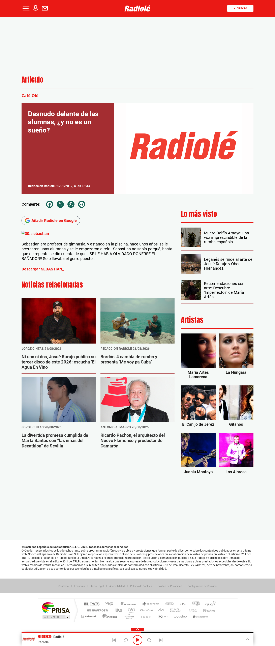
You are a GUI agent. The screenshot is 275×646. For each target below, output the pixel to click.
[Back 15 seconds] (126, 640)
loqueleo (181, 616)
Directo (242, 8)
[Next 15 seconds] (149, 640)
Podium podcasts (129, 616)
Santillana (130, 604)
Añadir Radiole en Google (54, 220)
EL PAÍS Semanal (176, 610)
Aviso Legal (97, 586)
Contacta (63, 586)
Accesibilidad (117, 586)
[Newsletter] (46, 8)
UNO (119, 610)
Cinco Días (146, 610)
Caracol (209, 604)
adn (194, 604)
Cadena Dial (161, 610)
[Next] (160, 640)
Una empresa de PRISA (55, 607)
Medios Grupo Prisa (55, 617)
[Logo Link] (137, 8)
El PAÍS (91, 604)
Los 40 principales (110, 604)
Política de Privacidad (170, 586)
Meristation (200, 616)
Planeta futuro (191, 610)
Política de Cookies (141, 586)
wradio (131, 610)
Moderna (108, 616)
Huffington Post (97, 610)
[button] (26, 8)
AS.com (181, 604)
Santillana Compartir (151, 604)
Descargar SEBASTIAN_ (43, 269)
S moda (162, 616)
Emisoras (79, 586)
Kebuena (205, 610)
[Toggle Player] (247, 639)
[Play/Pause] (137, 640)
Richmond (89, 616)
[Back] (114, 640)
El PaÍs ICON (146, 616)
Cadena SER (168, 604)
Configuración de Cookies (202, 586)
